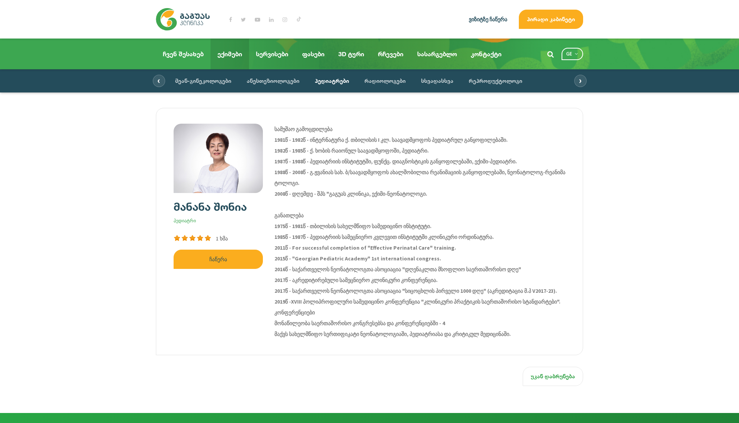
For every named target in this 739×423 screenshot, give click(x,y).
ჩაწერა (218, 259)
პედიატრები (332, 80)
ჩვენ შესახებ (183, 54)
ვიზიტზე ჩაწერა (488, 19)
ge (569, 53)
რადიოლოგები (385, 80)
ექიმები (229, 54)
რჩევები (390, 54)
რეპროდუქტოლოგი (495, 80)
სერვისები (272, 54)
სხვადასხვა (437, 80)
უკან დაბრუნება (553, 376)
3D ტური (351, 54)
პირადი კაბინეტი (551, 19)
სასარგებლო (437, 54)
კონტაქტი (486, 54)
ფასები (313, 54)
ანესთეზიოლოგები (273, 80)
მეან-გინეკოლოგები (203, 80)
